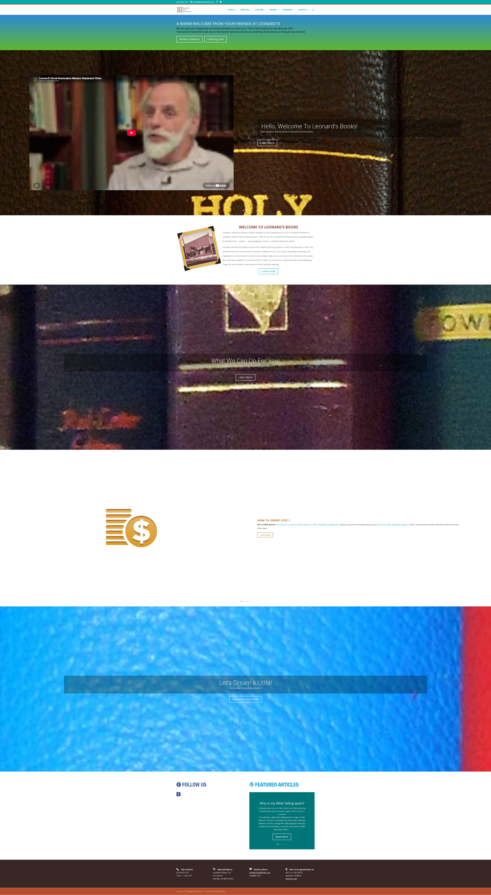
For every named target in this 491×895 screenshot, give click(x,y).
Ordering (287, 10)
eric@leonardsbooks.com (259, 872)
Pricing (273, 10)
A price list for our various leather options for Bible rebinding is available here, (308, 524)
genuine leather (278, 811)
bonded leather (265, 811)
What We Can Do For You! (245, 360)
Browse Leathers (189, 39)
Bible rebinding (299, 808)
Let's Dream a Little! (245, 682)
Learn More (245, 377)
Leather (259, 10)
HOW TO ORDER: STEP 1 (273, 520)
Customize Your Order (245, 699)
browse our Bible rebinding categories (393, 524)
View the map (291, 878)
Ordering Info (215, 39)
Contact (302, 10)
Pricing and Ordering (245, 126)
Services (245, 10)
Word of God (297, 811)
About (231, 10)
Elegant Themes (194, 891)
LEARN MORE (268, 271)
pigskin (288, 811)
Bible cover (288, 808)
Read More (281, 836)
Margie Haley (266, 808)
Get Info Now (245, 143)
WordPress (220, 891)
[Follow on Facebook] (178, 794)
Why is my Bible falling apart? (282, 803)
